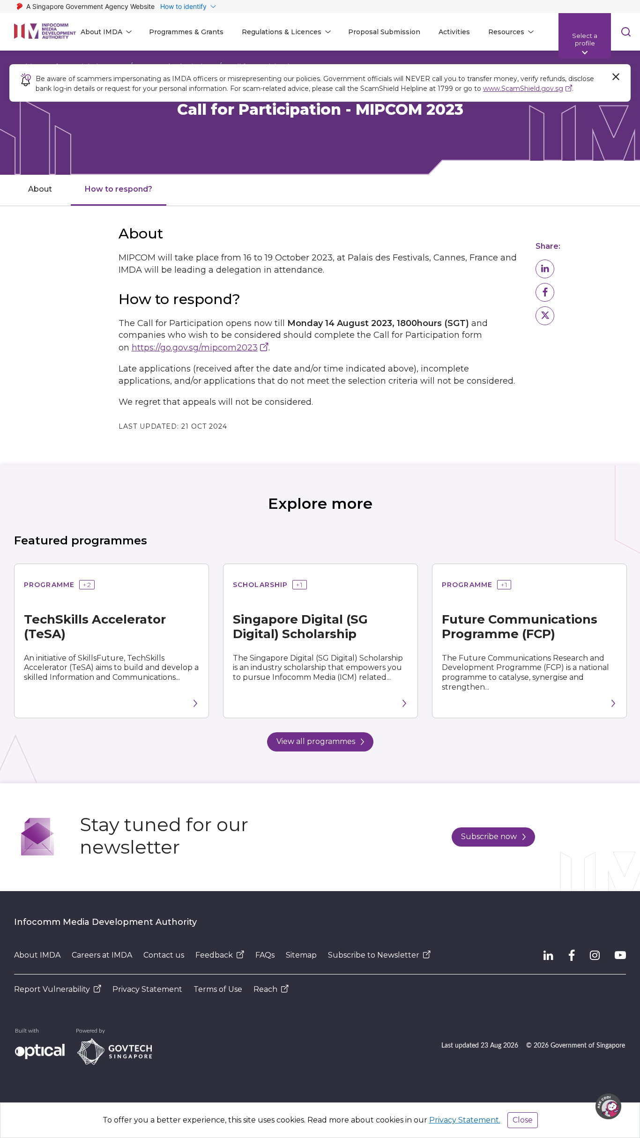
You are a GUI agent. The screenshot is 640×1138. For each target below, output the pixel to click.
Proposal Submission (384, 32)
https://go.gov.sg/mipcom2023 (195, 347)
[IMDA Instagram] (595, 955)
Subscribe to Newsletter (373, 955)
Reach (265, 989)
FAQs (265, 955)
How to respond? (118, 189)
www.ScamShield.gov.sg (523, 88)
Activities (454, 32)
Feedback (214, 955)
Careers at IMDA (102, 955)
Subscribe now (489, 836)
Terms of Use (217, 989)
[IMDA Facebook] (571, 955)
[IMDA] (45, 32)
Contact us (163, 955)
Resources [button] (506, 32)
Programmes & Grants (186, 32)
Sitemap (301, 955)
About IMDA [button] (101, 32)
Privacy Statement (147, 989)
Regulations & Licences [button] (281, 32)
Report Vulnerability (52, 989)
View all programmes (315, 741)
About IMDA (37, 955)
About (40, 189)
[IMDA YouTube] (620, 955)
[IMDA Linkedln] (548, 955)
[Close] (615, 76)
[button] (545, 269)
